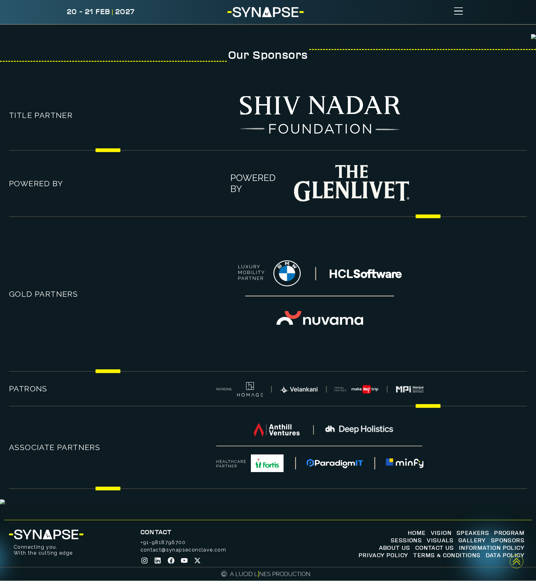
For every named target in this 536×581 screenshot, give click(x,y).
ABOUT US (394, 548)
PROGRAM (509, 533)
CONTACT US (434, 548)
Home (417, 533)
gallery (472, 540)
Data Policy (505, 555)
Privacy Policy (384, 555)
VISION (441, 533)
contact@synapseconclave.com (183, 550)
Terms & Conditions (446, 555)
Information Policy (492, 548)
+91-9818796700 (163, 542)
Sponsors (508, 540)
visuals (440, 540)
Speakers (473, 533)
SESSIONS (406, 540)
